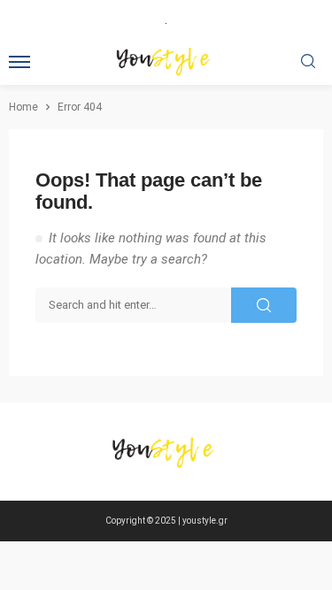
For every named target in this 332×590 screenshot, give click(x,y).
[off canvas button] (19, 62)
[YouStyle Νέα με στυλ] (166, 452)
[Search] (308, 62)
